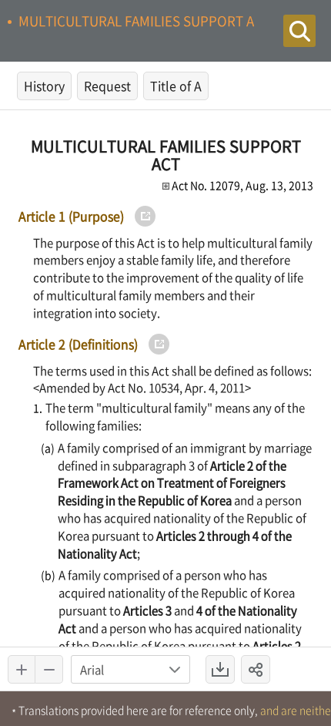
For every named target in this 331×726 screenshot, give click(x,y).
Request (107, 85)
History (44, 85)
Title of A (176, 85)
